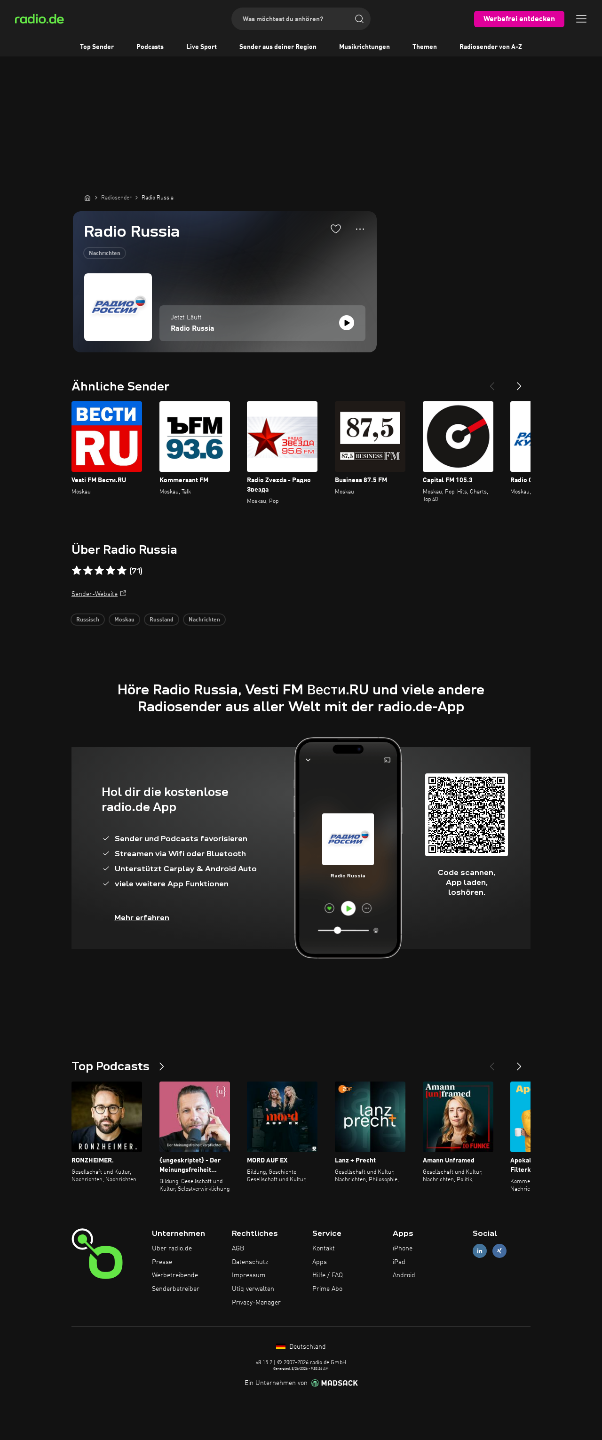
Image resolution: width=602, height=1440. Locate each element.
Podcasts (150, 47)
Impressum (248, 1275)
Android (404, 1275)
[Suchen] (359, 18)
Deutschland (306, 1347)
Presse (162, 1262)
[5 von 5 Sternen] (121, 570)
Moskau (124, 620)
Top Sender (97, 47)
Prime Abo (327, 1289)
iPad (399, 1262)
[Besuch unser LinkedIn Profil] (479, 1251)
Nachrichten (104, 253)
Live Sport (201, 47)
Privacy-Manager (256, 1302)
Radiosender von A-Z (490, 47)
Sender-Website (94, 594)
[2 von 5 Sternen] (88, 570)
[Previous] (492, 382)
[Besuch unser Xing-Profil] (499, 1251)
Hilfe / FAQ (327, 1275)
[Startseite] (87, 197)
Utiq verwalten (253, 1289)
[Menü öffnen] (581, 18)
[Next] (519, 382)
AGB (238, 1248)
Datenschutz (250, 1262)
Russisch (87, 620)
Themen (424, 47)
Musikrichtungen (364, 47)
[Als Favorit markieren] (335, 228)
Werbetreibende (175, 1275)
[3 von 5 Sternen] (99, 570)
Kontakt (323, 1248)
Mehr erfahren (141, 918)
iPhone (402, 1248)
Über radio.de (172, 1248)
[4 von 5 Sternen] (110, 570)
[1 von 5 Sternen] (76, 570)
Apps (319, 1262)
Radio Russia (192, 329)
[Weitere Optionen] (360, 229)
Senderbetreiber (175, 1289)
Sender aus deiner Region (278, 47)
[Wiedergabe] (346, 322)
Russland (162, 620)
